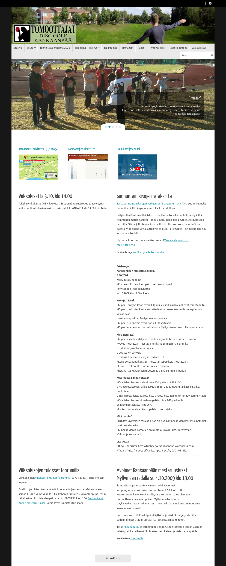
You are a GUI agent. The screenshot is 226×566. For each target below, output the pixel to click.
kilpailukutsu (132, 527)
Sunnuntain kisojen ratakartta (144, 196)
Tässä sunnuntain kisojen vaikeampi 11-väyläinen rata (149, 203)
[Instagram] (210, 3)
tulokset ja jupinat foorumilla (52, 478)
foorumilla (136, 538)
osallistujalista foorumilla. (149, 252)
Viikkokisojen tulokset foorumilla (49, 470)
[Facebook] (205, 3)
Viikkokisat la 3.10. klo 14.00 (45, 196)
